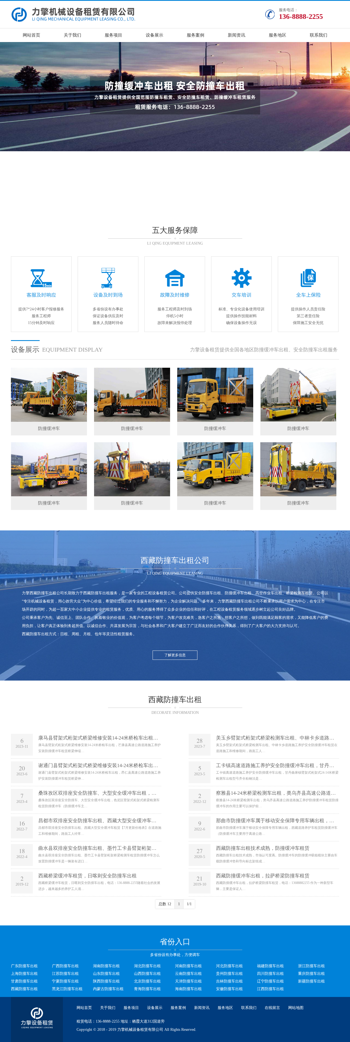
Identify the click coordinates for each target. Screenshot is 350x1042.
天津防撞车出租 (188, 981)
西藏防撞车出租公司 (47, 593)
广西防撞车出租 (65, 966)
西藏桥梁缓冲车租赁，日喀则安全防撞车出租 (87, 875)
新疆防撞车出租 (311, 981)
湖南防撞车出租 (106, 966)
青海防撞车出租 (147, 989)
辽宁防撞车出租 (270, 981)
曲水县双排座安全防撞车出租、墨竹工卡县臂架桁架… (97, 848)
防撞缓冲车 (49, 428)
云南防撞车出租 (188, 974)
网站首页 (31, 35)
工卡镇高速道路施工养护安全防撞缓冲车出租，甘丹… (275, 765)
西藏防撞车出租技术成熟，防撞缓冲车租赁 (263, 848)
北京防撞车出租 (147, 981)
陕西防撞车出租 (106, 981)
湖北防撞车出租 (147, 966)
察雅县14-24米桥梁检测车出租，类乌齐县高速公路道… (276, 793)
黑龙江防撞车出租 (67, 989)
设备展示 (154, 35)
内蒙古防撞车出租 (108, 989)
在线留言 (272, 1008)
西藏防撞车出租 (96, 593)
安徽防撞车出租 (229, 989)
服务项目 (113, 35)
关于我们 (72, 35)
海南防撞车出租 (188, 989)
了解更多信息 (175, 655)
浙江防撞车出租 (311, 966)
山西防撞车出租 (147, 974)
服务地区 (277, 35)
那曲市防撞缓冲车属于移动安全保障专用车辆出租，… (275, 820)
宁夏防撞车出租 (65, 981)
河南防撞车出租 (188, 966)
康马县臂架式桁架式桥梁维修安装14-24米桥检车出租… (98, 738)
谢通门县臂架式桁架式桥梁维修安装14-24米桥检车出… (98, 765)
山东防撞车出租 (106, 974)
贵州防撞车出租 (229, 974)
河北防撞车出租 (229, 966)
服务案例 (195, 35)
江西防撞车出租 (270, 989)
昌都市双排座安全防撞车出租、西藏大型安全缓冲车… (97, 820)
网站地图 (296, 1008)
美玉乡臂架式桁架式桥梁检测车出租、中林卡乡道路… (275, 738)
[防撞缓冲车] (49, 420)
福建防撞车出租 (270, 966)
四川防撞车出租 (270, 974)
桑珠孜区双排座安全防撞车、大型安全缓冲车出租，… (97, 793)
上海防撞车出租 (24, 974)
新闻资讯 (236, 35)
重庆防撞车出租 (311, 974)
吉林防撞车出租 (229, 981)
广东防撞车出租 (24, 966)
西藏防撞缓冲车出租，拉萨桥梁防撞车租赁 (263, 875)
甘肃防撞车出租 (24, 981)
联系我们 (318, 35)
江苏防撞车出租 (65, 974)
